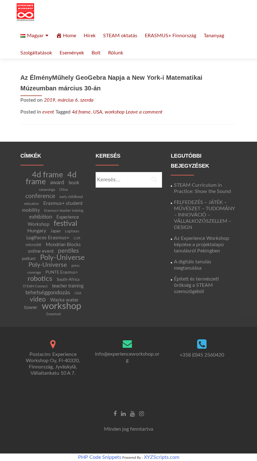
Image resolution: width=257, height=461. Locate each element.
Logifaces (72, 231)
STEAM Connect (35, 286)
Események (72, 52)
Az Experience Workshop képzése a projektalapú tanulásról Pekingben (201, 244)
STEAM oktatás (120, 35)
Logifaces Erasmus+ (47, 237)
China (63, 189)
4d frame (81, 111)
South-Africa (68, 279)
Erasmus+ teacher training (63, 210)
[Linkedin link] (123, 414)
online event (41, 251)
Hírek (90, 35)
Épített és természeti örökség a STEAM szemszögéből (196, 285)
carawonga (47, 189)
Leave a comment (144, 111)
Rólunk (115, 52)
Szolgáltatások (36, 52)
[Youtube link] (132, 414)
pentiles (68, 251)
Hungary (36, 230)
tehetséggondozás (47, 293)
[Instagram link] (141, 414)
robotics (40, 279)
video (38, 299)
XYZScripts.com (161, 457)
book (74, 182)
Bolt (96, 52)
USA (97, 111)
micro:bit (33, 245)
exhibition (40, 217)
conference (40, 196)
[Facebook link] (115, 414)
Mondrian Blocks (63, 244)
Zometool (53, 314)
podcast (29, 258)
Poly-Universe (62, 257)
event (48, 111)
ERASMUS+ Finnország (170, 35)
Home (69, 35)
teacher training (68, 286)
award (57, 182)
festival (65, 223)
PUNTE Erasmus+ (61, 272)
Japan (55, 231)
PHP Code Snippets (99, 457)
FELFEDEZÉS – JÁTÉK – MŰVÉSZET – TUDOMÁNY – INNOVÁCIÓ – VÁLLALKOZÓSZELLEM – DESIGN (204, 215)
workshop (114, 111)
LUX (77, 238)
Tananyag (214, 35)
